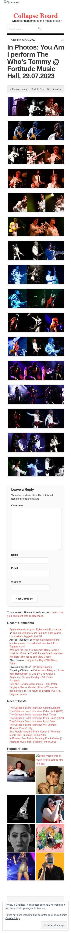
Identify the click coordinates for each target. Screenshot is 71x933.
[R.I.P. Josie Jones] (21, 838)
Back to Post (37, 89)
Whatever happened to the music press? (37, 20)
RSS (61, 26)
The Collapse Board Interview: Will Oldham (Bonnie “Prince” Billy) (32, 726)
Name (14, 554)
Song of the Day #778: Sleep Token (33, 661)
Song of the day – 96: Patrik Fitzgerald (31, 678)
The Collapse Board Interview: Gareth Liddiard (34, 707)
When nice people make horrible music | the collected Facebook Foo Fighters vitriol (34, 643)
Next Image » (54, 89)
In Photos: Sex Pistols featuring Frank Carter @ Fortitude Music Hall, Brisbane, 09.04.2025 (35, 739)
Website (16, 581)
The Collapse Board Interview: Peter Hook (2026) (36, 711)
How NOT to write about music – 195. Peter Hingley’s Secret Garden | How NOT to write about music (33, 687)
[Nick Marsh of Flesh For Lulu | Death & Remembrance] (50, 780)
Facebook (51, 26)
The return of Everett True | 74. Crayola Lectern (35, 692)
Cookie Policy (12, 918)
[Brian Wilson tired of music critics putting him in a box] (50, 760)
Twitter (46, 26)
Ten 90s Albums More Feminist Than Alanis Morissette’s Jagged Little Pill (35, 634)
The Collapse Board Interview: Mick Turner (32, 714)
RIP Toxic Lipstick (42, 667)
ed (62, 40)
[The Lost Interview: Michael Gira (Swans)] (50, 866)
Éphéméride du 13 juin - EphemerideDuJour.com (35, 629)
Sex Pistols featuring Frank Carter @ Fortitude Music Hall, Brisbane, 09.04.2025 (34, 733)
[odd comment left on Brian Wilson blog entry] (21, 768)
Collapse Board (35, 15)
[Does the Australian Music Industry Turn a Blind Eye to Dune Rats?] (21, 809)
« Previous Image (19, 89)
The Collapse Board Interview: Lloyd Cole (32, 721)
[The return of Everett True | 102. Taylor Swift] (21, 866)
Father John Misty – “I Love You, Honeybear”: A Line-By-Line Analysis (36, 671)
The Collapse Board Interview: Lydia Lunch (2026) (36, 718)
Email (56, 26)
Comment (17, 505)
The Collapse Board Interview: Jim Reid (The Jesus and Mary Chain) (36, 654)
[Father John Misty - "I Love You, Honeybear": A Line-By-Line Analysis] (50, 838)
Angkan (13, 677)
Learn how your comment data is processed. (35, 614)
